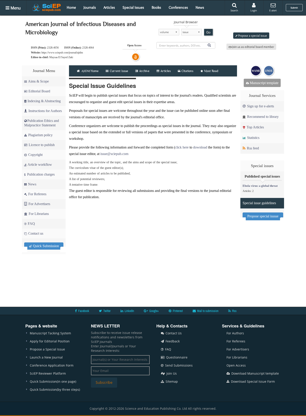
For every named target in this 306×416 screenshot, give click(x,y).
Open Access (236, 365)
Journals (90, 7)
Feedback (172, 341)
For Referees (36, 194)
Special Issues (133, 7)
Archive (144, 71)
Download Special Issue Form (252, 381)
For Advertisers (39, 204)
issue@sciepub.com (114, 154)
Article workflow (39, 164)
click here (182, 147)
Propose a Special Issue (47, 349)
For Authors (235, 333)
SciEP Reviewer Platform (48, 373)
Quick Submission (45, 246)
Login (253, 10)
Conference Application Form (51, 365)
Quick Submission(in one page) (53, 381)
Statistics (252, 138)
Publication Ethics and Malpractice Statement (41, 123)
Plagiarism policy (40, 135)
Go (208, 32)
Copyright (35, 155)
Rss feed (252, 148)
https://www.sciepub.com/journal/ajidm (62, 52)
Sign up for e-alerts (260, 106)
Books (156, 7)
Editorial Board (39, 91)
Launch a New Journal (46, 357)
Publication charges (40, 174)
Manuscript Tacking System (50, 333)
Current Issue (118, 71)
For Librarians (38, 214)
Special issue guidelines (259, 203)
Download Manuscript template (255, 373)
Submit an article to (252, 24)
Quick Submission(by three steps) (55, 389)
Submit (294, 7)
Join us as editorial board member (253, 47)
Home (71, 7)
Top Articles (255, 127)
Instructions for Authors (45, 111)
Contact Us (173, 333)
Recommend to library (262, 117)
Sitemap (171, 381)
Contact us (35, 233)
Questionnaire (176, 357)
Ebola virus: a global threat (260, 185)
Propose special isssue (262, 216)
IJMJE (269, 70)
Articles (109, 7)
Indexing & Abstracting (44, 101)
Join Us (171, 373)
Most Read (211, 71)
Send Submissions (178, 365)
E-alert (273, 10)
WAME (256, 70)
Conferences (178, 7)
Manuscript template (263, 83)
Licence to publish (41, 145)
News (200, 7)
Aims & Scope (38, 81)
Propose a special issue (252, 36)
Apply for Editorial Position (50, 341)
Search (234, 10)
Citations (187, 71)
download (200, 147)
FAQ (31, 223)
